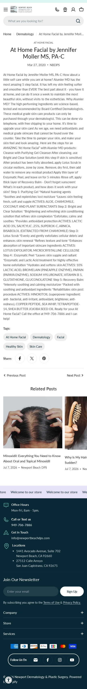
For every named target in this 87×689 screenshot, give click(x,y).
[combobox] (43, 21)
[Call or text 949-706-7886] (57, 9)
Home (7, 34)
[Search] (78, 21)
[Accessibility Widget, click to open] (8, 680)
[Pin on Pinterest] (44, 358)
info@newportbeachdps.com (30, 538)
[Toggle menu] (5, 9)
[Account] (73, 9)
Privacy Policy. (72, 602)
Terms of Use (51, 602)
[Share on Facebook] (20, 358)
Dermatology (25, 34)
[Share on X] (32, 358)
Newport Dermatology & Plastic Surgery (41, 677)
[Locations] (65, 9)
